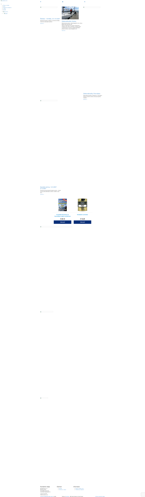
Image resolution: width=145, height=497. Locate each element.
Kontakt (4, 9)
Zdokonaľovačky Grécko (69, 21)
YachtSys (67, 496)
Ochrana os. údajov (62, 489)
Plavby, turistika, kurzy (80, 488)
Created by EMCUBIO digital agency (46, 496)
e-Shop (4, 8)
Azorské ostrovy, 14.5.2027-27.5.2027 (48, 187)
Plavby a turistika (6, 5)
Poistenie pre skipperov (7, 7)
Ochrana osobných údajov (100, 496)
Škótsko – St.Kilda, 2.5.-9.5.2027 (50, 19)
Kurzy (4, 6)
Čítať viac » (42, 23)
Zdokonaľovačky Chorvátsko (91, 93)
